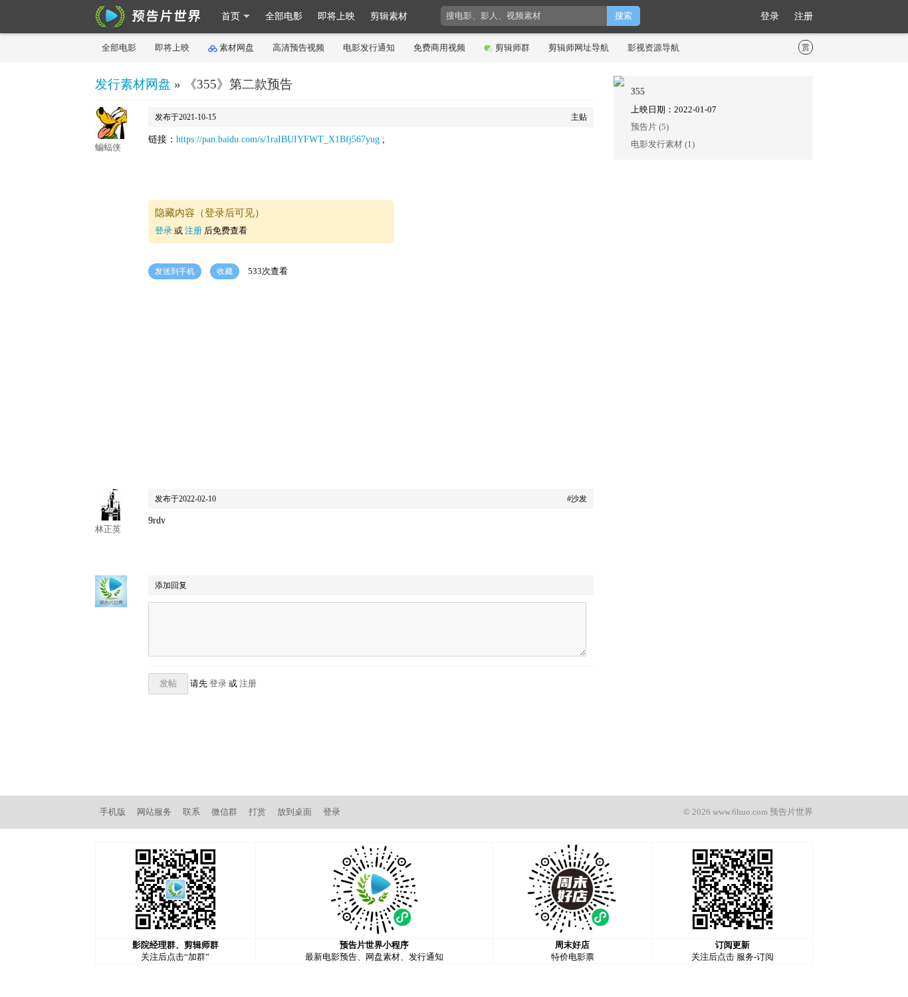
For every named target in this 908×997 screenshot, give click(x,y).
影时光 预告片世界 (148, 16)
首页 (230, 16)
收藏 (225, 271)
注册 (803, 16)
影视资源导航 (653, 48)
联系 (191, 812)
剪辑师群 (512, 48)
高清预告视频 (298, 48)
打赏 (257, 812)
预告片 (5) (650, 127)
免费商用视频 (439, 48)
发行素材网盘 (133, 84)
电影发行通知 (369, 48)
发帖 (168, 683)
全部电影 (283, 16)
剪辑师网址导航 (578, 48)
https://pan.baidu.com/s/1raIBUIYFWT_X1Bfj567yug (279, 139)
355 (638, 91)
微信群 (224, 812)
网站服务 (154, 812)
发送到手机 (175, 271)
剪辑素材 (388, 16)
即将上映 (336, 16)
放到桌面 (294, 812)
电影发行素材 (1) (663, 144)
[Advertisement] (344, 386)
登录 (769, 16)
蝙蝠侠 (108, 147)
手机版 (113, 812)
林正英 (108, 529)
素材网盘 (236, 48)
